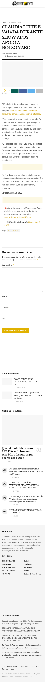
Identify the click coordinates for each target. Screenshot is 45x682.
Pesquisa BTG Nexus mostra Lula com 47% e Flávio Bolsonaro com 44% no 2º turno (26, 471)
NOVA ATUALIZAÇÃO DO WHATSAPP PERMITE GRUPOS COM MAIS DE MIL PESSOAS (24, 485)
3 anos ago (20, 388)
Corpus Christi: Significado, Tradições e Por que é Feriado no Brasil (28, 395)
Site (4, 319)
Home (4, 22)
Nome (5, 296)
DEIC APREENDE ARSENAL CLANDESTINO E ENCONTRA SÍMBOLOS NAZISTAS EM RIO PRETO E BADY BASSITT (20, 638)
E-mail (6, 307)
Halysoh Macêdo (10, 53)
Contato (24, 666)
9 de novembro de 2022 (14, 56)
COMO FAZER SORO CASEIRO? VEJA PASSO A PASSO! (25, 382)
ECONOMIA (6, 564)
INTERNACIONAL (9, 571)
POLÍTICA (28, 564)
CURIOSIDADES (8, 561)
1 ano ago (19, 401)
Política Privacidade (9, 666)
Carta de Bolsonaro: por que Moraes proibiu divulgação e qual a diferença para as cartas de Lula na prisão (22, 655)
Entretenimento (15, 22)
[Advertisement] (22, 13)
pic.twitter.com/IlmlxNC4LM (18, 217)
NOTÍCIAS (6, 574)
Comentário (8, 265)
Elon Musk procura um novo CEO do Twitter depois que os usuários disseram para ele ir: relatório (26, 499)
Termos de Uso (8, 669)
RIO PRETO (28, 571)
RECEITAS (28, 567)
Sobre (34, 666)
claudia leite (13, 231)
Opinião (27, 561)
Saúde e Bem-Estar (32, 574)
